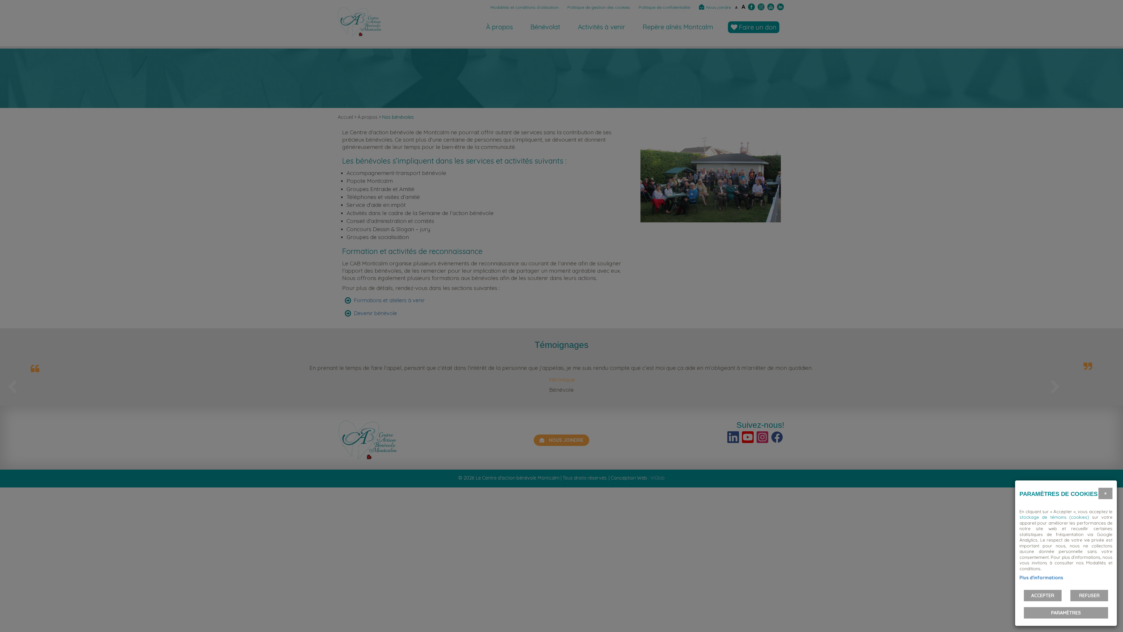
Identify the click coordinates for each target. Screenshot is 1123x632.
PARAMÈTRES (1066, 613)
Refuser (1089, 595)
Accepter (1042, 595)
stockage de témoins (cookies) (1054, 517)
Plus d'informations (1041, 578)
